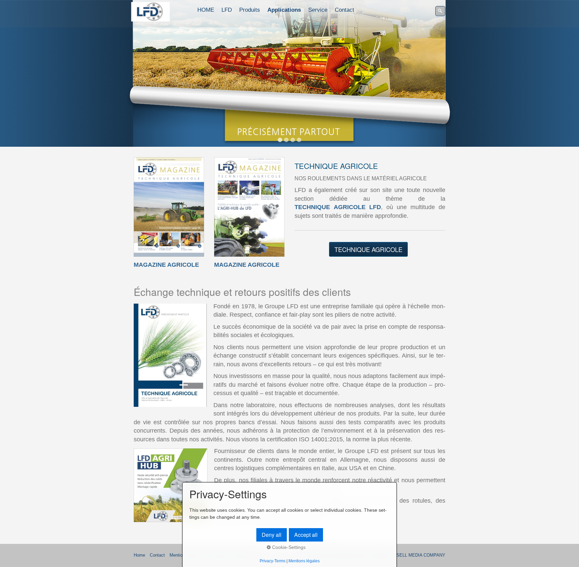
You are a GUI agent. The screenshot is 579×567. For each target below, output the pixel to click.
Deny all (271, 535)
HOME (205, 10)
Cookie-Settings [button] (288, 547)
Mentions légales (304, 561)
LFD (226, 10)
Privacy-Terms (272, 561)
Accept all (306, 535)
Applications (284, 10)
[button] (368, 249)
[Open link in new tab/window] (169, 207)
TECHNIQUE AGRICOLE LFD (338, 207)
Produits (249, 10)
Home (139, 555)
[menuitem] (206, 10)
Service (317, 10)
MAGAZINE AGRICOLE (166, 264)
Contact (344, 10)
